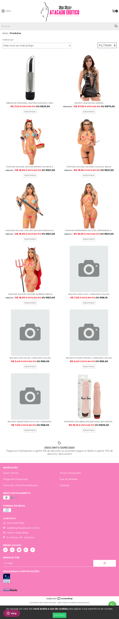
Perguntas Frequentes (15, 479)
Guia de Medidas (68, 479)
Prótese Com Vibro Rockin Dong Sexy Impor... (89, 421)
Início (5, 33)
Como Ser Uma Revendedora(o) (20, 485)
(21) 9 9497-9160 (15, 523)
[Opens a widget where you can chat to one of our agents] (11, 613)
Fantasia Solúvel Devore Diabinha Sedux (30, 294)
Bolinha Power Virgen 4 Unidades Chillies (89, 358)
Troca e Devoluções (70, 473)
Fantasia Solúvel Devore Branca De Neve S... (30, 166)
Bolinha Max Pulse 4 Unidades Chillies (30, 358)
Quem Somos (10, 473)
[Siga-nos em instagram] (5, 550)
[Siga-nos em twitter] (26, 550)
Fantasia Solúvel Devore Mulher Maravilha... (30, 230)
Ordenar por (7, 40)
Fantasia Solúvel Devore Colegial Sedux (88, 166)
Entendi (59, 615)
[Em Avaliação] (59, 579)
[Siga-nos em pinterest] (32, 550)
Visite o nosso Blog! (17, 532)
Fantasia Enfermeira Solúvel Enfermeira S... (89, 230)
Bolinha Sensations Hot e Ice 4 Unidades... (30, 421)
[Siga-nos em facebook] (12, 550)
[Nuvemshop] (59, 600)
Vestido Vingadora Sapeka (89, 103)
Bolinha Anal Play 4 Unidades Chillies (88, 294)
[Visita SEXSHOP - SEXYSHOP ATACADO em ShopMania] (10, 590)
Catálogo (64, 485)
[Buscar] (116, 26)
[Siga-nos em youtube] (19, 550)
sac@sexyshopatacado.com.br (23, 528)
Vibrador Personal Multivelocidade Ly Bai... (30, 103)
